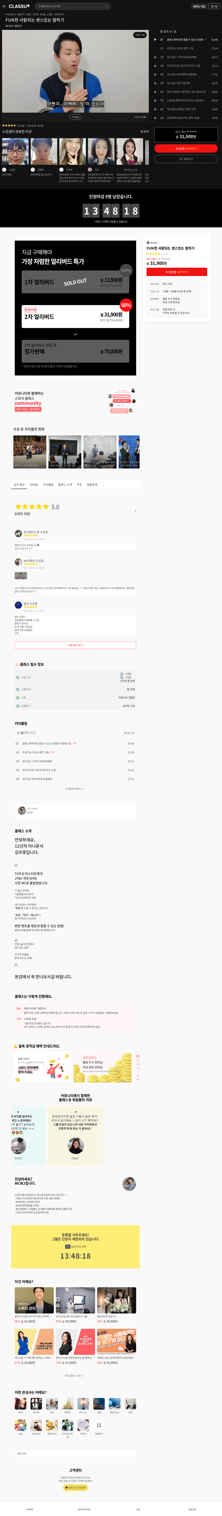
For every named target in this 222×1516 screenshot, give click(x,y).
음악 (20, 1412)
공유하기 (188, 159)
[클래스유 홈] (19, 6)
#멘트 (50, 14)
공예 (130, 1412)
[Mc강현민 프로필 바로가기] (18, 565)
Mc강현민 (29, 561)
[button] (186, 39)
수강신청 (186, 148)
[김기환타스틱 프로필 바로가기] (18, 536)
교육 (52, 1412)
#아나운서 (11, 14)
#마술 (43, 14)
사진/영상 (36, 1433)
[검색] (106, 6)
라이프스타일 (67, 1435)
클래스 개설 (199, 6)
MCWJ (9, 25)
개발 (99, 1412)
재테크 (68, 1412)
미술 (20, 1433)
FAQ (138, 1509)
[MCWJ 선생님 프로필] (129, 1184)
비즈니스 (83, 1412)
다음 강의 (138, 117)
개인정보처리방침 (84, 1509)
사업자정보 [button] (192, 1509)
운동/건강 (114, 1412)
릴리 (26, 603)
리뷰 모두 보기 (75, 645)
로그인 (214, 6)
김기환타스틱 (31, 532)
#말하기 (21, 14)
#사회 (36, 14)
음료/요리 (52, 1433)
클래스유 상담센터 (77, 1487)
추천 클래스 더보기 (73, 1375)
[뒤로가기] (4, 6)
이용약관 (30, 1509)
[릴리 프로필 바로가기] (18, 607)
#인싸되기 (59, 14)
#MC (28, 14)
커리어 (83, 1433)
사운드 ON (140, 35)
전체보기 (99, 1433)
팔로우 (18, 25)
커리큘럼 (75, 117)
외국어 (36, 1412)
